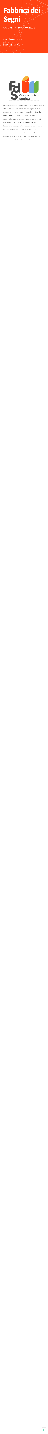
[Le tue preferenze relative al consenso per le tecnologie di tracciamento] (44, 1430)
